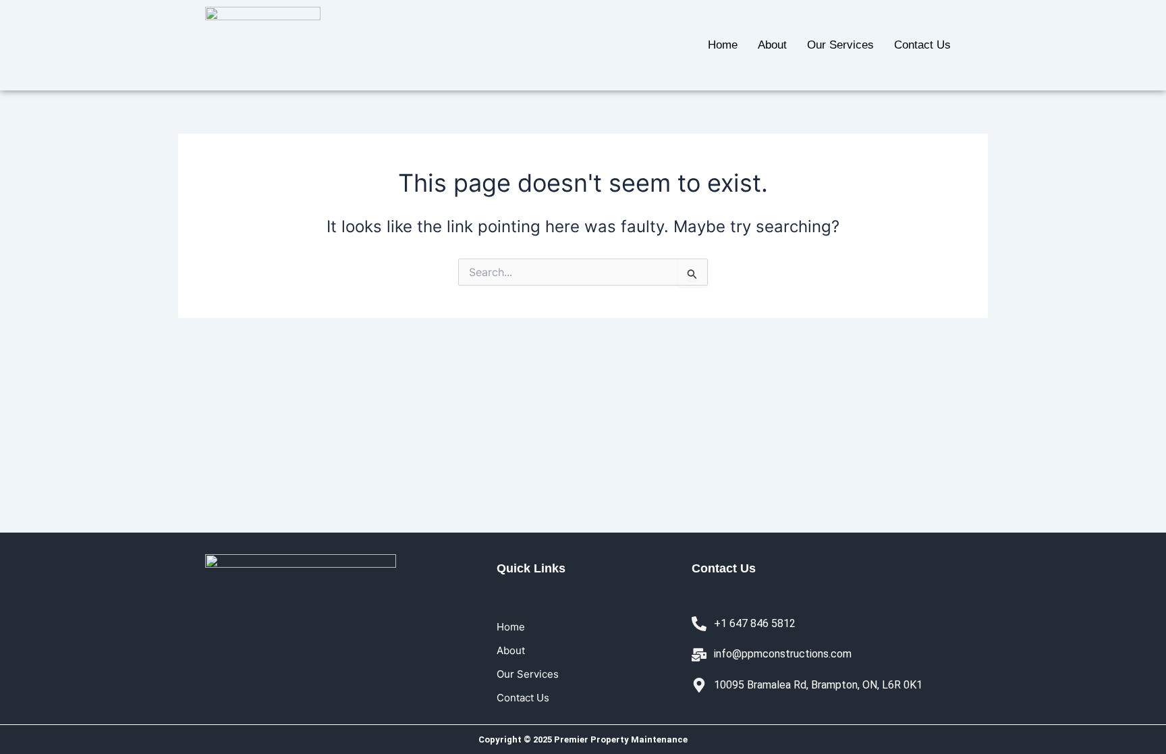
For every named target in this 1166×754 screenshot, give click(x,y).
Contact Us (922, 44)
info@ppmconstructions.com (783, 653)
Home (723, 44)
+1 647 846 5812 (755, 623)
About (772, 44)
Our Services (840, 44)
